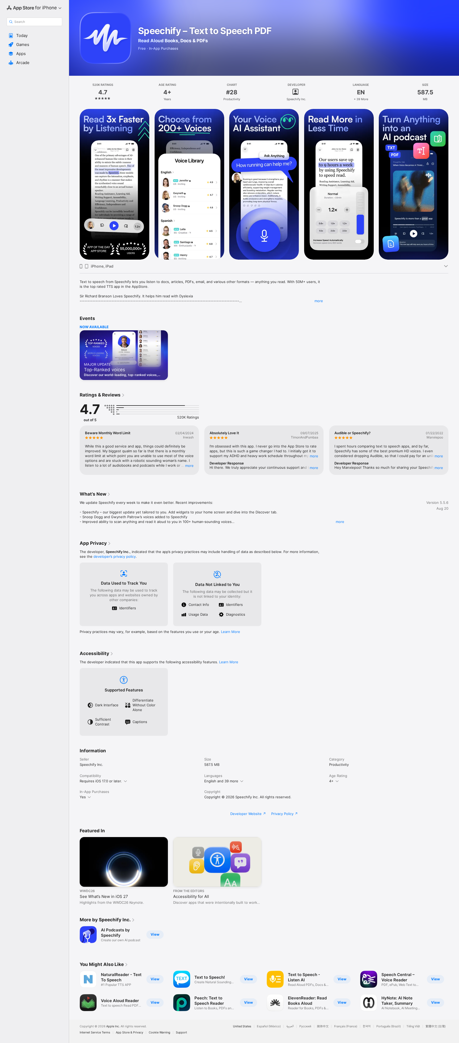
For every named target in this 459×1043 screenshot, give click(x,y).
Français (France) (345, 1026)
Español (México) (269, 1026)
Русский (305, 1026)
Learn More (230, 632)
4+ (331, 781)
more (318, 301)
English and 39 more (221, 781)
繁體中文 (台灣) (436, 1026)
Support (181, 1032)
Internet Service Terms (95, 1032)
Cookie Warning (159, 1032)
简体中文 (323, 1026)
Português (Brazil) (388, 1026)
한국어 (367, 1026)
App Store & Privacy (129, 1032)
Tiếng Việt (413, 1026)
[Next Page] (453, 184)
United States (242, 1026)
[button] (34, 36)
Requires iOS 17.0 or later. (101, 781)
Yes (83, 797)
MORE (189, 465)
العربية (290, 1026)
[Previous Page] (74, 184)
